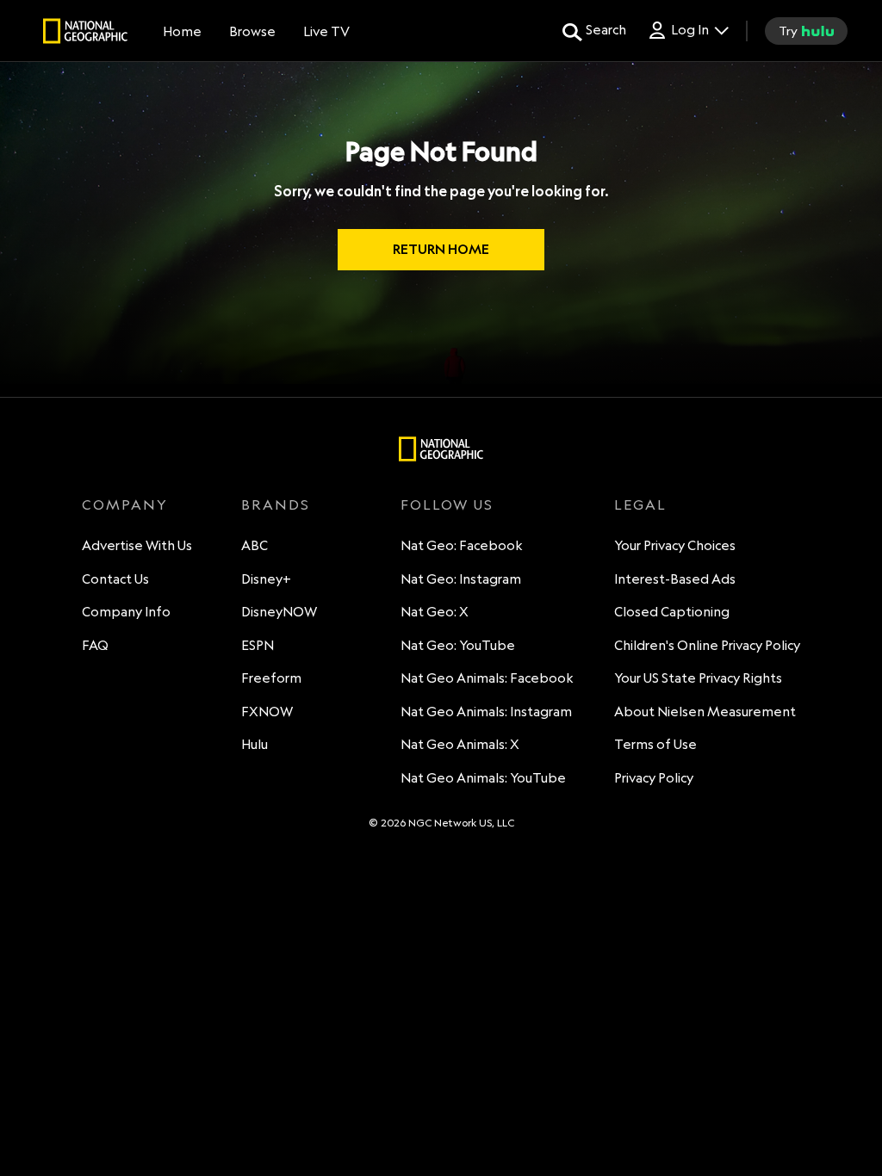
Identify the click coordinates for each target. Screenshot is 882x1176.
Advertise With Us (137, 545)
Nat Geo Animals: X (460, 744)
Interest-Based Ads (675, 579)
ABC (254, 545)
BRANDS (275, 504)
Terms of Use (655, 744)
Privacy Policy (653, 778)
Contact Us (115, 579)
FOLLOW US (447, 504)
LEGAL (640, 504)
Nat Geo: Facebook (462, 545)
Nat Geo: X (435, 611)
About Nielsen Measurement (705, 711)
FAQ (95, 645)
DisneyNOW (279, 611)
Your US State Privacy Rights (698, 678)
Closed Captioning (672, 611)
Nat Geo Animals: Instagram (486, 711)
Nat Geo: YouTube (458, 645)
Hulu (254, 744)
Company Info (126, 611)
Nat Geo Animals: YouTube (483, 778)
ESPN (257, 645)
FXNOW (267, 711)
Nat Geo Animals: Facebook (487, 678)
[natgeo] (85, 33)
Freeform (271, 678)
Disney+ (266, 579)
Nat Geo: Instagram (461, 579)
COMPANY (125, 504)
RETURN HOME (441, 249)
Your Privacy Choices (675, 545)
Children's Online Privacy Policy (707, 645)
